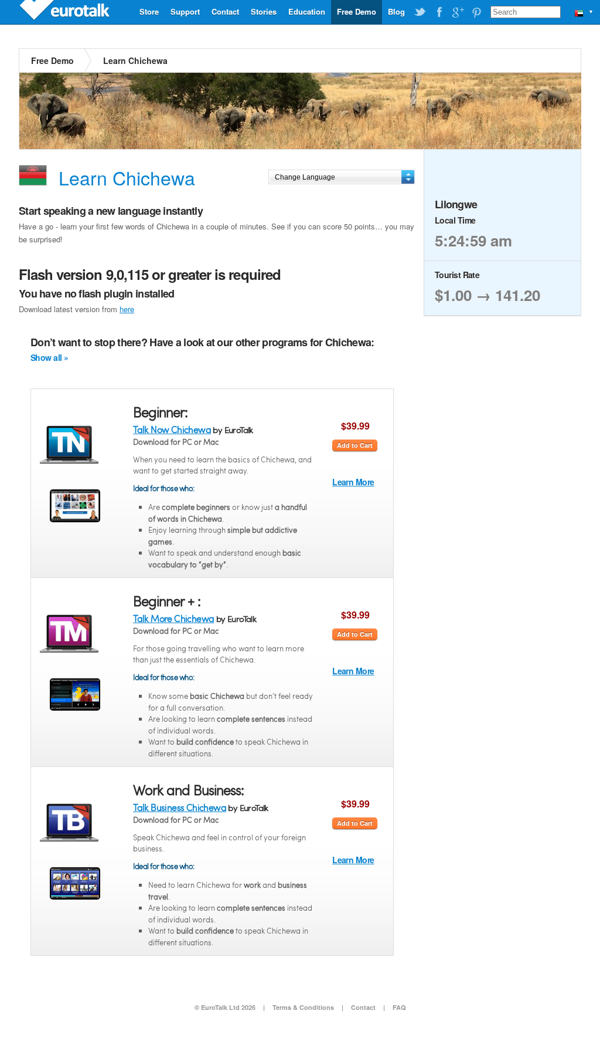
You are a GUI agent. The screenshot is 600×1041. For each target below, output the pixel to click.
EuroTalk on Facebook (438, 12)
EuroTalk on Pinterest (476, 12)
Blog (396, 11)
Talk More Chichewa (173, 618)
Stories (264, 11)
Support (185, 11)
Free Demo (356, 11)
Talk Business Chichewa (179, 807)
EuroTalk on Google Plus (457, 12)
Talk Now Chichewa (172, 429)
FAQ (399, 1007)
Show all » (49, 357)
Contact (225, 11)
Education (306, 11)
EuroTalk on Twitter (420, 12)
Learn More (353, 482)
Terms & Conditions (303, 1007)
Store (149, 11)
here (127, 309)
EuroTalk (65, 11)
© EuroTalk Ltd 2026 (225, 1007)
